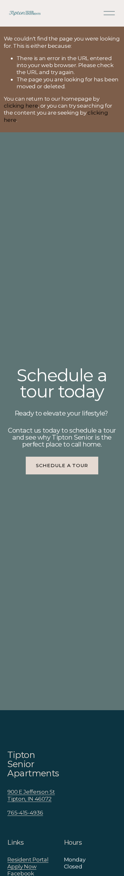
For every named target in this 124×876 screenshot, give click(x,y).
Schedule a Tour (62, 465)
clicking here (21, 105)
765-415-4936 (25, 812)
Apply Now (21, 866)
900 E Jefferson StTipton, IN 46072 (31, 795)
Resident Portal (27, 859)
